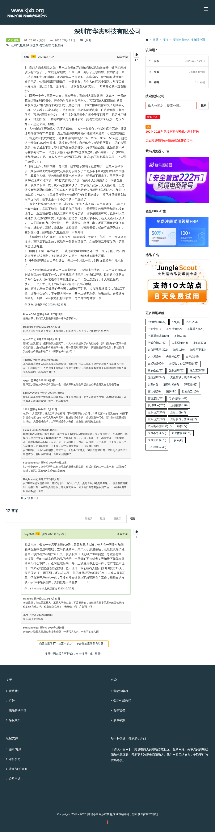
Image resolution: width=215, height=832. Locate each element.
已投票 (117, 518)
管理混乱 (155, 398)
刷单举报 (119, 720)
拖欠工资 (197, 370)
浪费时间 (171, 384)
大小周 (154, 356)
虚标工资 (178, 412)
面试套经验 (157, 440)
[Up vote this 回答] (136, 532)
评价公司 (15, 759)
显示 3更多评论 (29, 498)
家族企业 (155, 370)
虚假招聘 (178, 405)
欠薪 (153, 384)
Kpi (176, 322)
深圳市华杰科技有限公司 (189, 39)
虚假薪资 (156, 412)
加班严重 (198, 349)
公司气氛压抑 (20, 45)
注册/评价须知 (18, 769)
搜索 (203, 105)
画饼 (171, 391)
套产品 (192, 356)
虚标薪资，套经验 (183, 419)
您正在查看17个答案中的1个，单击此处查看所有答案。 (72, 643)
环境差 (190, 384)
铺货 (182, 426)
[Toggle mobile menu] (206, 9)
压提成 (34, 45)
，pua (177, 440)
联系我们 (15, 691)
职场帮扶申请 (17, 710)
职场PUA (156, 405)
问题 (156, 39)
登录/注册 (15, 749)
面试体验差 (181, 433)
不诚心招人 (157, 342)
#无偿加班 (157, 322)
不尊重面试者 (158, 335)
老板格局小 (178, 398)
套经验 (156, 363)
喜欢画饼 (45, 45)
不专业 (154, 329)
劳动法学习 (120, 691)
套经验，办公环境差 (183, 363)
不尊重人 (195, 329)
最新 (102, 518)
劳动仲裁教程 (122, 701)
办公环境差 (158, 349)
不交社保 (174, 329)
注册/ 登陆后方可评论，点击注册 (66, 653)
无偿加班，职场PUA (185, 377)
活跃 (132, 518)
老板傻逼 (58, 45)
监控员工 (190, 391)
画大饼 (154, 391)
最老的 (88, 518)
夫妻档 (173, 356)
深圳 (88, 40)
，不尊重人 (157, 447)
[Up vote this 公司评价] (136, 55)
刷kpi (199, 342)
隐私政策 (15, 720)
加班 (179, 349)
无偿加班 (156, 377)
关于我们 (119, 710)
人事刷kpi (180, 342)
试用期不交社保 (160, 426)
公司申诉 (15, 778)
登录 (98, 653)
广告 (12, 701)
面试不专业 (157, 433)
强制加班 (176, 370)
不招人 (180, 335)
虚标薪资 (156, 419)
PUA (192, 322)
